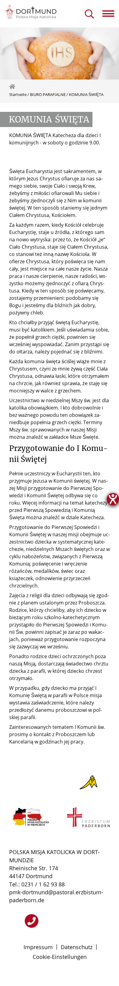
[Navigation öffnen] (110, 13)
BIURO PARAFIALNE (48, 94)
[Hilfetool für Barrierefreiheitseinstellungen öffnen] (113, 499)
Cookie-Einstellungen (60, 956)
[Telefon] (31, 921)
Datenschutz (76, 947)
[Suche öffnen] (89, 14)
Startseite (18, 94)
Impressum (38, 947)
